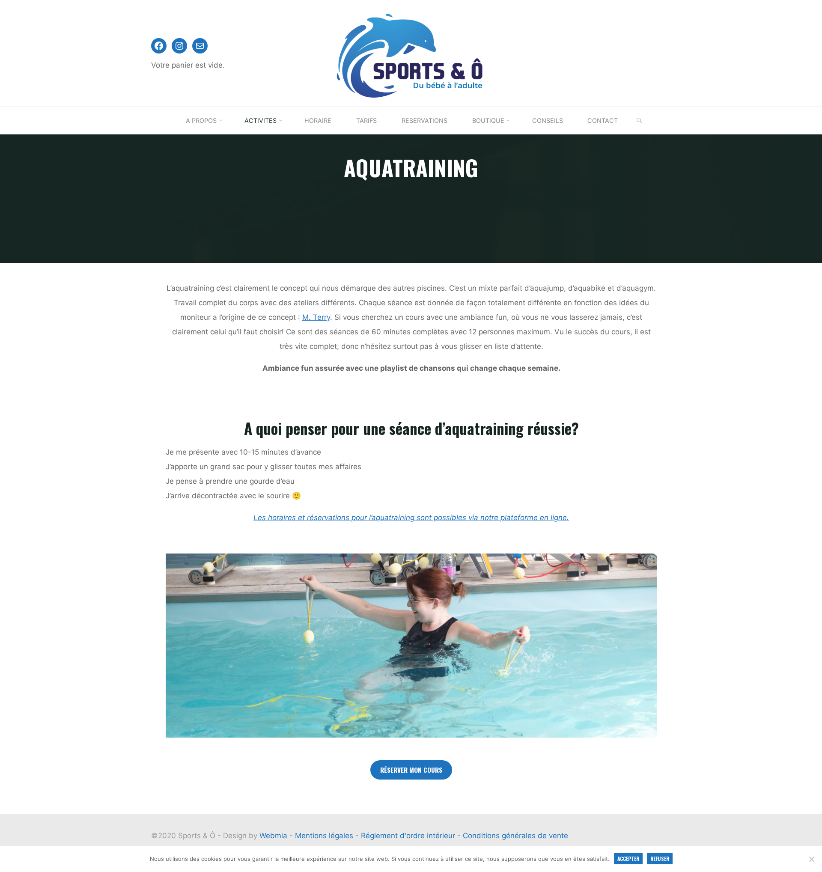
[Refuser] (811, 859)
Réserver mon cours (411, 769)
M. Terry (316, 317)
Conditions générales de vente (515, 835)
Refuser (659, 858)
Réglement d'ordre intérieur (409, 835)
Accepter (628, 858)
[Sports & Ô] (411, 52)
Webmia (274, 835)
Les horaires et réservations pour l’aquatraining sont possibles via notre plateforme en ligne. (411, 517)
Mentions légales (325, 835)
